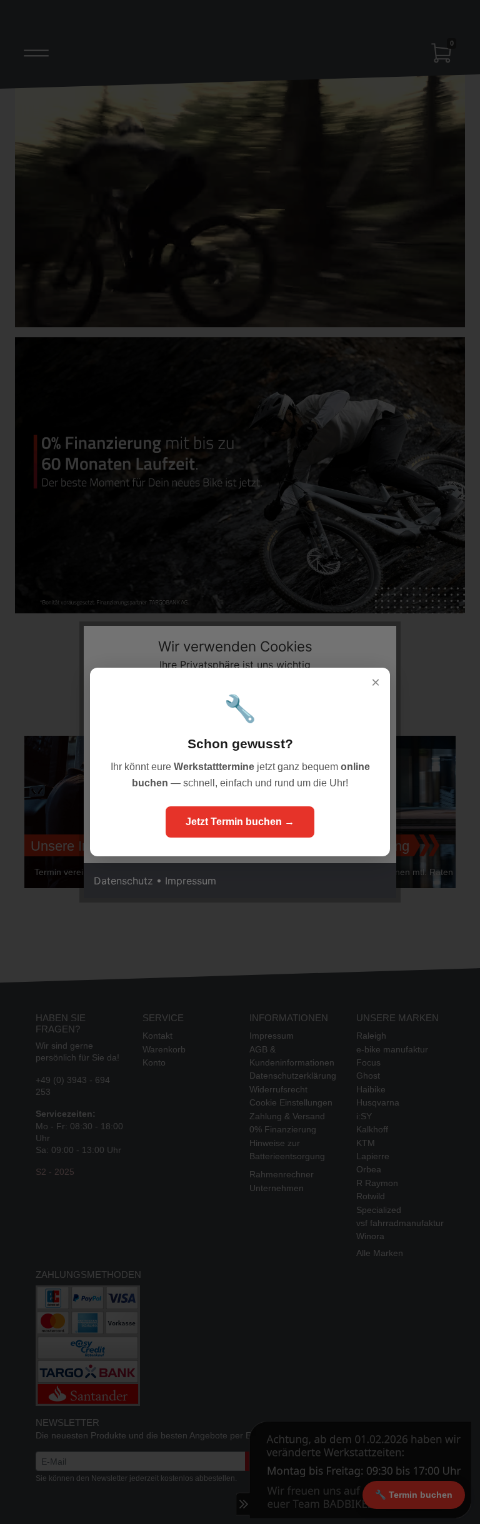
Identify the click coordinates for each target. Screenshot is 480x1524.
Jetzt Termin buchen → (240, 821)
